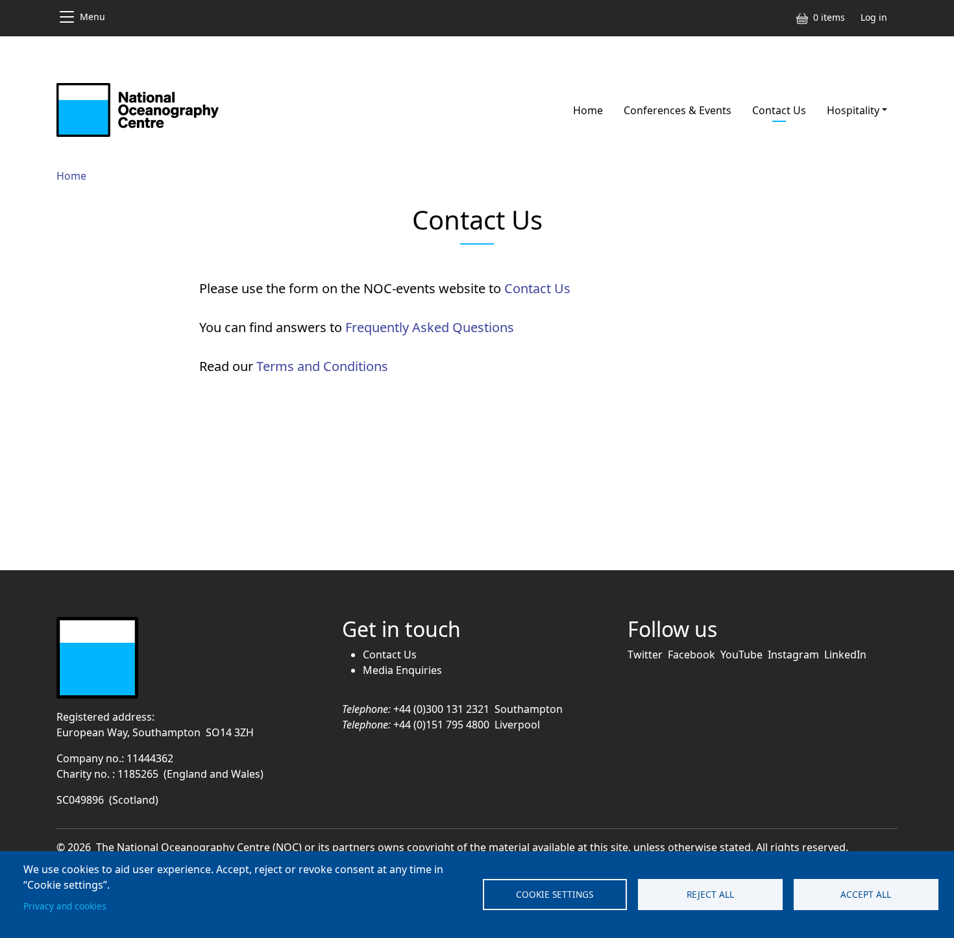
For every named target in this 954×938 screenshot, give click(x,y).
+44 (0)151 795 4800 (441, 724)
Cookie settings (554, 894)
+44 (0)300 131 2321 (441, 709)
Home (588, 110)
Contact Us (779, 110)
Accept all (865, 894)
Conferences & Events (677, 110)
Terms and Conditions (322, 366)
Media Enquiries (402, 670)
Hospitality (853, 110)
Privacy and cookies (64, 906)
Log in (874, 17)
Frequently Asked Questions (429, 327)
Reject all (710, 894)
